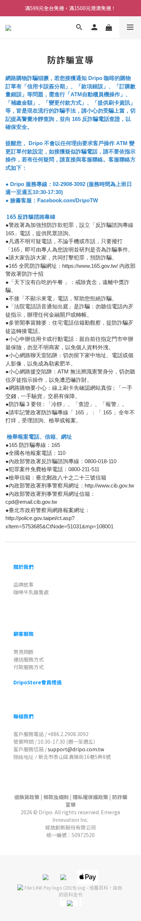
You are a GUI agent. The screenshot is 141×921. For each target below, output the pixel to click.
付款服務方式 (28, 667)
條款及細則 (56, 796)
